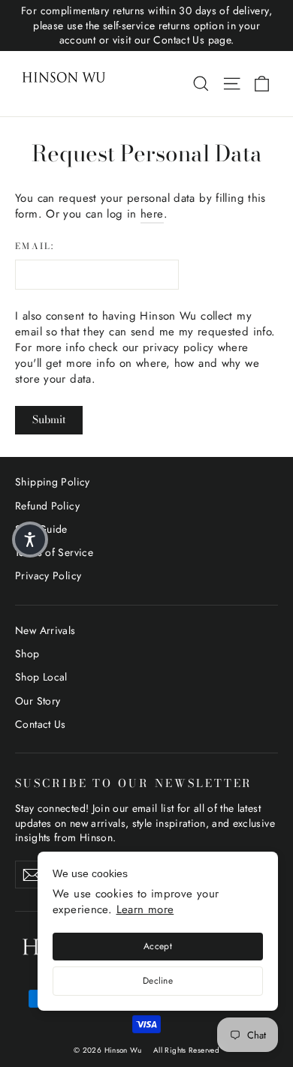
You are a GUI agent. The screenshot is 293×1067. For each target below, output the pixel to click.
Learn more (145, 909)
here (152, 214)
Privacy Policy (48, 575)
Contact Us (40, 724)
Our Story (37, 700)
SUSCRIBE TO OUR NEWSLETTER (133, 782)
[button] (30, 539)
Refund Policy (47, 505)
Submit (49, 419)
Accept (157, 946)
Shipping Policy (52, 481)
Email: (35, 246)
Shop (27, 653)
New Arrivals (45, 630)
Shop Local (41, 676)
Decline (158, 980)
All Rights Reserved (186, 1050)
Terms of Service (54, 552)
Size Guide (41, 529)
